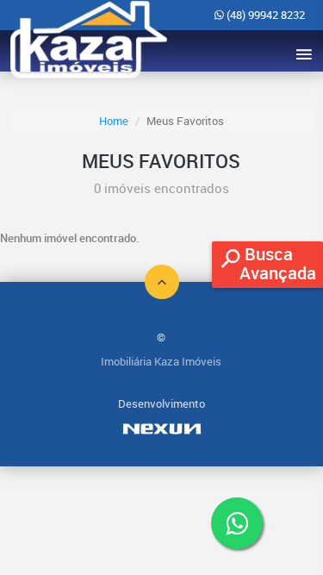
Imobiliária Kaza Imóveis (161, 361)
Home (113, 120)
